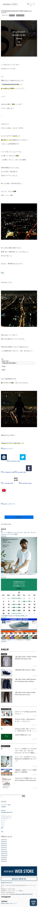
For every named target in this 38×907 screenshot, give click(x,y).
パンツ (2, 826)
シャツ (2, 822)
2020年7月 (4, 861)
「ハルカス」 (15, 136)
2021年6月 (4, 839)
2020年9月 (4, 857)
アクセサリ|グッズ (6, 818)
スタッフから (20, 15)
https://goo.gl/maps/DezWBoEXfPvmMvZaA (21, 894)
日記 (2, 831)
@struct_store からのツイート (9, 903)
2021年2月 (4, 847)
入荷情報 (3, 806)
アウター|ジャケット (6, 816)
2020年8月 (4, 859)
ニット (2, 824)
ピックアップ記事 (5, 804)
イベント (12, 15)
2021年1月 (4, 849)
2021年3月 (4, 845)
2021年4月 (4, 843)
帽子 (2, 828)
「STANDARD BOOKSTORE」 (11, 84)
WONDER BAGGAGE (6, 812)
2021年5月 (4, 841)
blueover (3, 810)
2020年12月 (4, 851)
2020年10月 (4, 855)
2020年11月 (4, 853)
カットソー (4, 820)
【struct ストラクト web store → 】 (12, 443)
